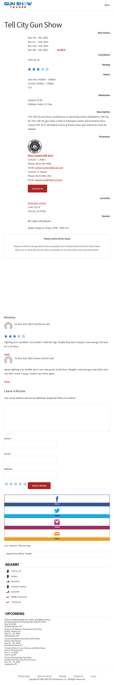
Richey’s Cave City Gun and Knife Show (28, 648)
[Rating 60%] (38, 69)
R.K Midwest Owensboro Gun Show (26, 629)
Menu (107, 4)
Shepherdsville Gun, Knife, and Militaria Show (30, 619)
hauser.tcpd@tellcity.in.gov (49, 179)
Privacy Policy (24, 676)
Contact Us (37, 188)
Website (8, 469)
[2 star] (11, 483)
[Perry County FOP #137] (35, 141)
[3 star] (16, 483)
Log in (93, 676)
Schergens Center (37, 203)
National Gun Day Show (21, 657)
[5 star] (25, 483)
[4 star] (21, 483)
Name (8, 438)
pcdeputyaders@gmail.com (49, 167)
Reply (7, 354)
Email (8, 453)
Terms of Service (44, 676)
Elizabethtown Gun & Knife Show (25, 638)
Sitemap (62, 676)
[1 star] (7, 483)
